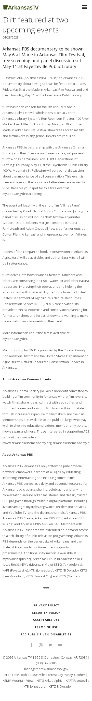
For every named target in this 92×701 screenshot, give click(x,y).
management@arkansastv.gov (46, 669)
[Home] (20, 7)
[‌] (31, 645)
